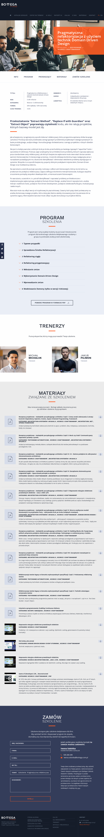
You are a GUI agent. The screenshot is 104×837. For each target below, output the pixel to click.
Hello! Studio (15, 825)
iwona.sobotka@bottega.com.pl (76, 757)
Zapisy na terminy (36, 15)
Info (16, 77)
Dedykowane (75, 47)
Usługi (67, 15)
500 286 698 (68, 755)
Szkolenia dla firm (34, 823)
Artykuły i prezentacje (61, 824)
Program (28, 77)
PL (99, 15)
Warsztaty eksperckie (35, 826)
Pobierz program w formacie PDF (50, 303)
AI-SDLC (49, 15)
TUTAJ (78, 788)
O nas (74, 15)
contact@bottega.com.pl (88, 822)
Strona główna (33, 817)
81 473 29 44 (85, 820)
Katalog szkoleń (20, 15)
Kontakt (92, 15)
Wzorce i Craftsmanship (69, 49)
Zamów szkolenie (81, 77)
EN (101, 15)
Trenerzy (56, 822)
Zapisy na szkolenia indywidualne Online (35, 820)
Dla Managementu (59, 819)
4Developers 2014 (25, 616)
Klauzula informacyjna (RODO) (38, 828)
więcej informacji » (85, 824)
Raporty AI (58, 15)
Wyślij (30, 799)
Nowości (56, 827)
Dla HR (55, 817)
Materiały (83, 15)
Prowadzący (45, 77)
